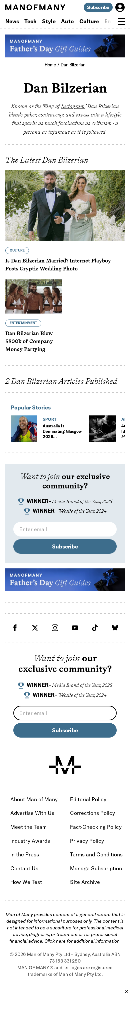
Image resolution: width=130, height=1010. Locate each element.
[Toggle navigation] (121, 22)
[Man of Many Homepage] (35, 7)
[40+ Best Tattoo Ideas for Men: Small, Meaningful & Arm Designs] (102, 428)
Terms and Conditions (96, 854)
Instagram (73, 106)
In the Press (24, 854)
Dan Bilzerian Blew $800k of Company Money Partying (29, 341)
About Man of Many (34, 799)
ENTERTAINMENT (23, 323)
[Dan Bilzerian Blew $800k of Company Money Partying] (33, 296)
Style (49, 21)
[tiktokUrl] (95, 627)
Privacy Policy (87, 840)
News (12, 21)
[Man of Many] (65, 765)
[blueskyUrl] (115, 627)
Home (50, 64)
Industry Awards (30, 840)
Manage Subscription (96, 868)
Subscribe (98, 7)
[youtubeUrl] (75, 627)
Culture (89, 21)
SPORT (49, 419)
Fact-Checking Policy (96, 827)
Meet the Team (28, 827)
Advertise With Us (32, 813)
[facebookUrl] (15, 627)
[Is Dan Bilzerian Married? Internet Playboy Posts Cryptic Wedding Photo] (65, 205)
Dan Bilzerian (73, 64)
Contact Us (24, 868)
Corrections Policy (92, 813)
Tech (30, 21)
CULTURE (17, 250)
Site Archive (85, 882)
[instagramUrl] (55, 627)
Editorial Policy (88, 799)
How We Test (26, 882)
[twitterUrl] (35, 627)
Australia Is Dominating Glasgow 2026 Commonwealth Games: (62, 439)
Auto (67, 21)
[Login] (120, 7)
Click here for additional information (82, 941)
